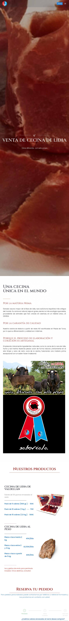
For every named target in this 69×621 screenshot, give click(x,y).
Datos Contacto (45, 614)
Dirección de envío (65, 614)
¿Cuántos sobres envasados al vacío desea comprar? (43, 619)
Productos (24, 614)
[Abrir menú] (65, 3)
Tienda (60, 3)
